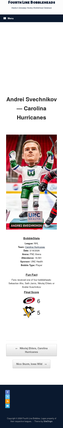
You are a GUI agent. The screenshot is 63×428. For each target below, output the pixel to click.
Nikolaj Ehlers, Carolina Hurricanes (31, 350)
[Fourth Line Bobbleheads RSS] (7, 401)
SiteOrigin (48, 421)
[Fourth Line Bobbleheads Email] (7, 406)
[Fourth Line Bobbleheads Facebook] (7, 392)
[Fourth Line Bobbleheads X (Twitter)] (7, 397)
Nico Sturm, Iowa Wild (31, 364)
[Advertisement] (31, 61)
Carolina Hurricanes (35, 247)
